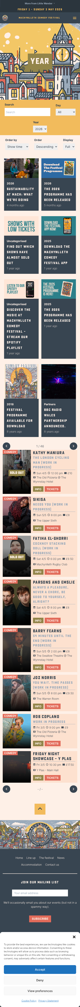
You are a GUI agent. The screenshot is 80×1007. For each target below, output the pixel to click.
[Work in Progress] (17, 731)
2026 (10, 183)
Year (36, 122)
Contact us (52, 864)
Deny (40, 980)
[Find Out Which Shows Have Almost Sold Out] (21, 226)
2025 (47, 241)
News (60, 857)
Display (68, 140)
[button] (74, 937)
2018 (10, 404)
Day (58, 105)
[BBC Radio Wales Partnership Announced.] (58, 381)
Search (9, 104)
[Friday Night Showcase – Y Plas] (17, 767)
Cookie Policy (29, 1000)
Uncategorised (16, 241)
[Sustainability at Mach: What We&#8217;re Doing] (21, 168)
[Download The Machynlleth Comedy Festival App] (58, 226)
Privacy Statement (48, 1000)
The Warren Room (48, 698)
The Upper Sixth (47, 520)
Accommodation (31, 864)
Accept (40, 969)
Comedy (10, 452)
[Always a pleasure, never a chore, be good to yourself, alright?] (17, 603)
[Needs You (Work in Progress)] (17, 515)
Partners (50, 404)
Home (19, 857)
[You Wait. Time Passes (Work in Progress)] (17, 693)
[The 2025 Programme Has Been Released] (58, 289)
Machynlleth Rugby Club (52, 564)
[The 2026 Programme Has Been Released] (58, 168)
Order (38, 140)
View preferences (40, 991)
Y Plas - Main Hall (47, 770)
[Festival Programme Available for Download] (21, 381)
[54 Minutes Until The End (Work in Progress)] (17, 650)
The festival (46, 857)
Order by (11, 140)
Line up (31, 857)
